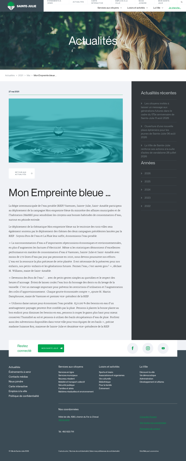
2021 (20, 75)
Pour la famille (105, 385)
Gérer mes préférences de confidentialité (104, 451)
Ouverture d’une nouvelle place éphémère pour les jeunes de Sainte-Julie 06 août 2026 (158, 132)
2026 (148, 173)
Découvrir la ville (147, 372)
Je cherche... (175, 7)
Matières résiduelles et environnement (76, 391)
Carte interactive (97, 2)
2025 (148, 181)
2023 (148, 197)
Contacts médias (18, 376)
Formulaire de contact (150, 428)
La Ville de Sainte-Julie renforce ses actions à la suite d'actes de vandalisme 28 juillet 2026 (158, 151)
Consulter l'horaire (148, 417)
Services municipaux (68, 375)
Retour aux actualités (20, 173)
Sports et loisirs (106, 372)
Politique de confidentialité (24, 396)
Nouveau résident (66, 378)
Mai (28, 75)
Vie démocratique (148, 375)
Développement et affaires (152, 382)
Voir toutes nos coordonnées (153, 423)
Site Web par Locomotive (149, 451)
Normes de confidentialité (78, 451)
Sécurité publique (66, 385)
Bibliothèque (105, 382)
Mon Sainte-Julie (164, 2)
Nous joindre (143, 2)
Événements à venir (54, 2)
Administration (146, 378)
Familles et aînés (66, 388)
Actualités (78, 2)
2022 (148, 206)
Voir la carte (63, 420)
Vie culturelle (105, 378)
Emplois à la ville (121, 2)
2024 (147, 189)
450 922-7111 (68, 431)
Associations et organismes (111, 375)
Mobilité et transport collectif (71, 382)
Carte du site (63, 451)
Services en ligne (66, 372)
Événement (104, 388)
